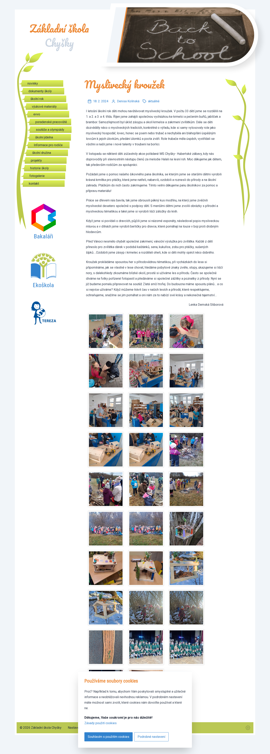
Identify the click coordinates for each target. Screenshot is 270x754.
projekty (36, 160)
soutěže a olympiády (50, 130)
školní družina (41, 153)
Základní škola (59, 36)
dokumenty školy (40, 91)
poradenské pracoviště (51, 122)
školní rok (37, 99)
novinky (32, 83)
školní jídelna (44, 137)
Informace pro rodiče (48, 145)
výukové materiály (44, 106)
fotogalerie (37, 176)
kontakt (34, 183)
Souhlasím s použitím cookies (108, 737)
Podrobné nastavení (151, 737)
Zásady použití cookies (100, 723)
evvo (36, 114)
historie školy (39, 168)
